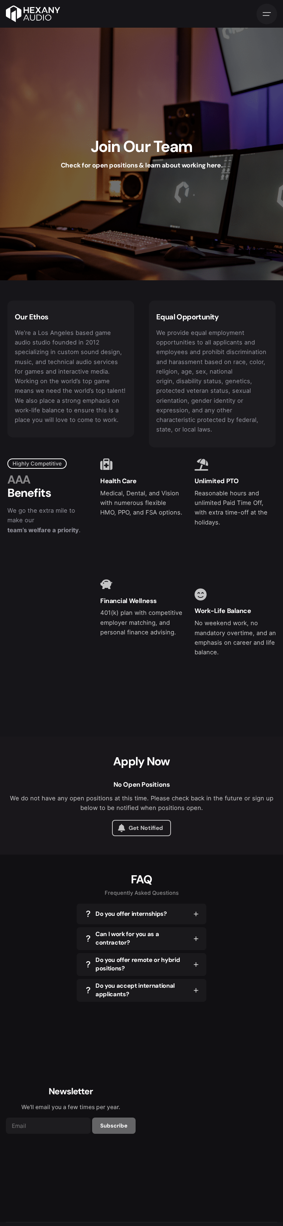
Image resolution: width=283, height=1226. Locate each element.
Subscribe (113, 1125)
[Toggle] (196, 914)
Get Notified (146, 828)
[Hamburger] (266, 14)
